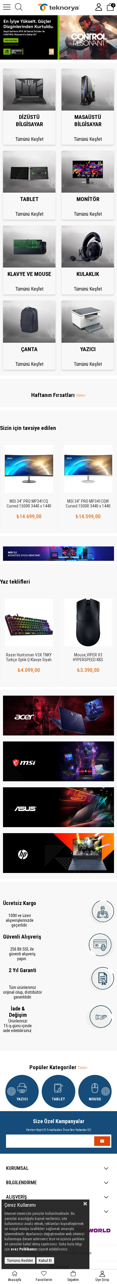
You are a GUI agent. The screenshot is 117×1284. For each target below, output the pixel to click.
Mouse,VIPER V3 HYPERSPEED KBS (88, 657)
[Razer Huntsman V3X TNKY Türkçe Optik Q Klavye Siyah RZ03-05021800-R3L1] (29, 623)
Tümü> (81, 395)
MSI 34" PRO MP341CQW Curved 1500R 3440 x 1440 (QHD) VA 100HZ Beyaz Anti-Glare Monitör (88, 503)
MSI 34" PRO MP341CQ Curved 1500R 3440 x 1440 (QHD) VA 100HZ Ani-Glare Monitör (29, 503)
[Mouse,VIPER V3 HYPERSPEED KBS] (88, 623)
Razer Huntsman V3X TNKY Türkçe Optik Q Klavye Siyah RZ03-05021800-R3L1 (29, 657)
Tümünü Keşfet (29, 139)
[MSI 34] (29, 469)
